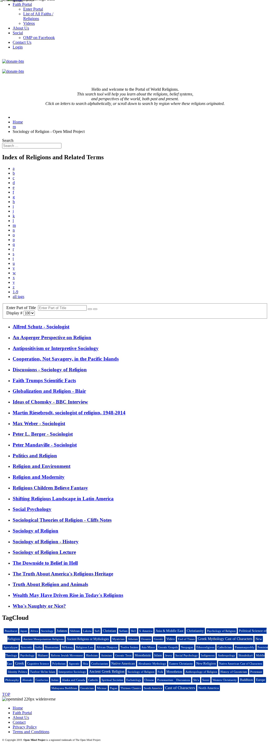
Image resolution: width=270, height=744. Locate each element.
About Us (21, 717)
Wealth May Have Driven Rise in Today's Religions (68, 595)
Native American (123, 663)
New (258, 639)
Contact (19, 722)
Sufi (97, 630)
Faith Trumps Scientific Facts (44, 380)
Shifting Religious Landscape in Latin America (63, 498)
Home (18, 708)
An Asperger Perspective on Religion (52, 337)
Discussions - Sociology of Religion (50, 369)
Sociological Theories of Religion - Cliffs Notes (62, 520)
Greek (19, 663)
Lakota (87, 630)
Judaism (62, 631)
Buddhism (246, 680)
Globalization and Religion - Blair (49, 391)
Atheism (133, 639)
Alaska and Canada (73, 679)
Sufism (123, 630)
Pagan (113, 688)
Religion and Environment (41, 466)
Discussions (183, 679)
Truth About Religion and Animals (50, 584)
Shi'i (133, 630)
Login (18, 47)
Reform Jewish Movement (67, 655)
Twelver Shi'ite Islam (42, 671)
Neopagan (187, 647)
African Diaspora (107, 647)
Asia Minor (148, 647)
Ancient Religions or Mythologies (88, 639)
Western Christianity (225, 679)
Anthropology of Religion (201, 671)
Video (170, 639)
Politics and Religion (35, 455)
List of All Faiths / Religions (38, 16)
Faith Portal (22, 713)
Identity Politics (17, 671)
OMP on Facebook (39, 37)
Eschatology (133, 679)
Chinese (149, 679)
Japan (23, 630)
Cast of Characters (180, 688)
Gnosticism (87, 688)
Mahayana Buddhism (64, 688)
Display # (14, 313)
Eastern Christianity (181, 663)
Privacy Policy (25, 727)
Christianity (195, 631)
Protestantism (165, 679)
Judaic (55, 679)
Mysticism (118, 639)
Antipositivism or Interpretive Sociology (56, 348)
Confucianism (99, 663)
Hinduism (92, 655)
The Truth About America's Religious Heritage (63, 574)
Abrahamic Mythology (152, 663)
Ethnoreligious (205, 647)
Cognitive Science (38, 663)
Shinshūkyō (245, 655)
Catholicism (225, 647)
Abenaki (27, 679)
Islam (158, 655)
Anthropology (226, 655)
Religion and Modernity (39, 477)
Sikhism (75, 630)
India (38, 647)
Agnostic (74, 663)
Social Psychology (32, 509)
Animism (106, 655)
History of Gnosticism (233, 671)
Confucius (42, 679)
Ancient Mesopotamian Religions (43, 639)
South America (153, 688)
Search (7, 140)
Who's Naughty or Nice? (39, 606)
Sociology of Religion (35, 531)
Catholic (93, 679)
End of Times (186, 639)
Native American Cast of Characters (240, 663)
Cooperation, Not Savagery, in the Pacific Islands (66, 359)
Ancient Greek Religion (106, 672)
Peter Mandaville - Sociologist (45, 445)
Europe (260, 680)
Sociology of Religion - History (46, 541)
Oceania (146, 639)
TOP (6, 694)
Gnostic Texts (123, 655)
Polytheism (59, 663)
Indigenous (208, 655)
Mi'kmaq (67, 647)
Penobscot (11, 630)
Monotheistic (143, 655)
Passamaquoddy (244, 647)
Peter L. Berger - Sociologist (43, 434)
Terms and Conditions (31, 731)
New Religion (206, 663)
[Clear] (95, 309)
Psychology (27, 655)
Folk (160, 671)
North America (208, 688)
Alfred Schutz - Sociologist (41, 326)
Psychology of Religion (221, 630)
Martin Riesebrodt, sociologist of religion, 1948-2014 (69, 412)
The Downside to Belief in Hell (45, 563)
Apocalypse (10, 647)
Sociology (47, 630)
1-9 (15, 292)
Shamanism (52, 647)
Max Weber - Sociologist (39, 423)
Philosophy (12, 679)
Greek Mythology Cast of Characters (225, 639)
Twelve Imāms (129, 647)
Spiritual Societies (112, 679)
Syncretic (26, 647)
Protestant (256, 671)
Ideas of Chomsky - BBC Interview (50, 402)
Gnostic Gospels (168, 647)
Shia (85, 663)
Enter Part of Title (22, 307)
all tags (18, 296)
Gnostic (158, 639)
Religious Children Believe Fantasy (50, 488)
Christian (109, 631)
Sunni (205, 679)
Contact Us (22, 42)
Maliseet (43, 655)
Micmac (102, 688)
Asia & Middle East (170, 631)
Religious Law (84, 647)
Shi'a (196, 679)
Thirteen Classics (130, 688)
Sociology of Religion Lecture (44, 552)
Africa (34, 630)
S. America (145, 630)
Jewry (168, 655)
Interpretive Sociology (72, 671)
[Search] (90, 309)
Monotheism (174, 672)
